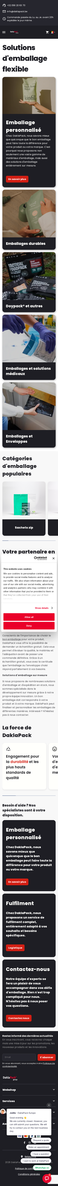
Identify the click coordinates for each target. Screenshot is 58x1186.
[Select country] (53, 32)
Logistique (15, 948)
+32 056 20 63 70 (16, 5)
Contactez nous (18, 1018)
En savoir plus (17, 179)
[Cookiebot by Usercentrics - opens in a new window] (35, 558)
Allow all (29, 617)
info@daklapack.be (17, 11)
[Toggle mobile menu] (3, 32)
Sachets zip (24, 527)
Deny (29, 625)
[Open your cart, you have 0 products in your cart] (47, 32)
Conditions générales (29, 1174)
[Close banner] (53, 558)
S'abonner (46, 1057)
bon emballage (11, 639)
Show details (41, 608)
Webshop (9, 1090)
